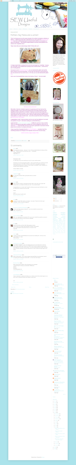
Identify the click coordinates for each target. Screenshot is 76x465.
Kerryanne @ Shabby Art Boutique (20, 207)
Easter (62, 229)
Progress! (55, 331)
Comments (56, 200)
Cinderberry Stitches (58, 315)
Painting (54, 222)
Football (58, 225)
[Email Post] (28, 140)
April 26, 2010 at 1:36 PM (18, 211)
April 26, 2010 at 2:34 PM (18, 230)
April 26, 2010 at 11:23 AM (18, 195)
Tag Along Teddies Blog (59, 330)
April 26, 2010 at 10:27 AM (18, 170)
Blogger (43, 457)
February (57, 443)
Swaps (57, 232)
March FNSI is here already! (59, 308)
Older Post (47, 287)
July (56, 422)
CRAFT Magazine (57, 359)
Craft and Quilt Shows (61, 224)
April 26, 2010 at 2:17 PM (18, 219)
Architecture (57, 223)
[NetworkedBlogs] (59, 255)
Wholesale (25, 28)
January (56, 445)
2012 (55, 409)
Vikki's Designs (59, 212)
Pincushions (54, 231)
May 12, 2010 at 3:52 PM (18, 282)
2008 (55, 448)
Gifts (64, 218)
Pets (57, 222)
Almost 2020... (56, 375)
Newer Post (13, 287)
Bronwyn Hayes (16, 262)
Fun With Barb (57, 302)
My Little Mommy (57, 327)
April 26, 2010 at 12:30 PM (18, 203)
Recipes (64, 226)
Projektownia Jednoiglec (59, 370)
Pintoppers (58, 231)
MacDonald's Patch (58, 297)
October (56, 417)
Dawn (14, 148)
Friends (63, 216)
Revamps (54, 228)
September (57, 418)
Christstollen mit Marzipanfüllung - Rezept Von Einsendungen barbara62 (59, 337)
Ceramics (54, 224)
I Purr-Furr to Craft (57, 351)
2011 (55, 410)
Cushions (54, 225)
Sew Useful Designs (18, 140)
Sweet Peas (56, 312)
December (57, 413)
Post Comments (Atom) (20, 289)
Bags (53, 229)
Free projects (62, 225)
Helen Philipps (57, 311)
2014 (55, 405)
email (58, 205)
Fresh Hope (58, 230)
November (57, 415)
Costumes (59, 229)
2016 (55, 402)
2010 (55, 412)
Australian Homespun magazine (24, 122)
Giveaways (55, 217)
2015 (55, 404)
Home (11, 28)
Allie (14, 199)
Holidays (54, 226)
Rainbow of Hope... (57, 367)
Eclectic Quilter (57, 374)
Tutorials (30, 28)
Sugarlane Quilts (57, 307)
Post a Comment (15, 284)
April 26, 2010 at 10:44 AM (18, 178)
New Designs (63, 230)
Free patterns (36, 28)
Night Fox (55, 281)
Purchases (59, 226)
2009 (55, 447)
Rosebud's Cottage (58, 354)
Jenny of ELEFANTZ (58, 287)
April (56, 426)
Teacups (59, 232)
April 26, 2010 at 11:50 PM (18, 259)
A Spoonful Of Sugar (17, 254)
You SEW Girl (56, 389)
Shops (62, 231)
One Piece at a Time (58, 341)
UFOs (64, 232)
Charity (59, 218)
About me (15, 28)
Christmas (63, 217)
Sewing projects (59, 214)
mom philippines (16, 274)
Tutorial (62, 232)
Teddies (58, 228)
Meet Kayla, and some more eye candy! (59, 439)
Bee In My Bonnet (57, 292)
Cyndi (14, 182)
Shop (20, 28)
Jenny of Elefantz (16, 215)
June (56, 423)
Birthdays (56, 229)
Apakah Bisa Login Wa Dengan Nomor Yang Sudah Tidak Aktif (59, 317)
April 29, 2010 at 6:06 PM (18, 270)
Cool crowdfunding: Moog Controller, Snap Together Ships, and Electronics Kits (58, 361)
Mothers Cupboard (58, 346)
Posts (55, 198)
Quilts (60, 219)
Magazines (55, 219)
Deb (14, 223)
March (56, 441)
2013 (55, 407)
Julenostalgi (56, 379)
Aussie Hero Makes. (57, 352)
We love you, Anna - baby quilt (59, 371)
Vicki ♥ (14, 234)
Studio (61, 223)
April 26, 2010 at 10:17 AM (18, 155)
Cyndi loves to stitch (17, 243)
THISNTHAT (15, 173)
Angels (64, 223)
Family (55, 216)
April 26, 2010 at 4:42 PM (18, 239)
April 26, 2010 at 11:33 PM (18, 251)
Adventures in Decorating (59, 382)
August (56, 420)
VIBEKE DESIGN (57, 378)
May (56, 425)
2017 (55, 401)
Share (12, 137)
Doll (55, 280)
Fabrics (54, 218)
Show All (64, 394)
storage (61, 228)
